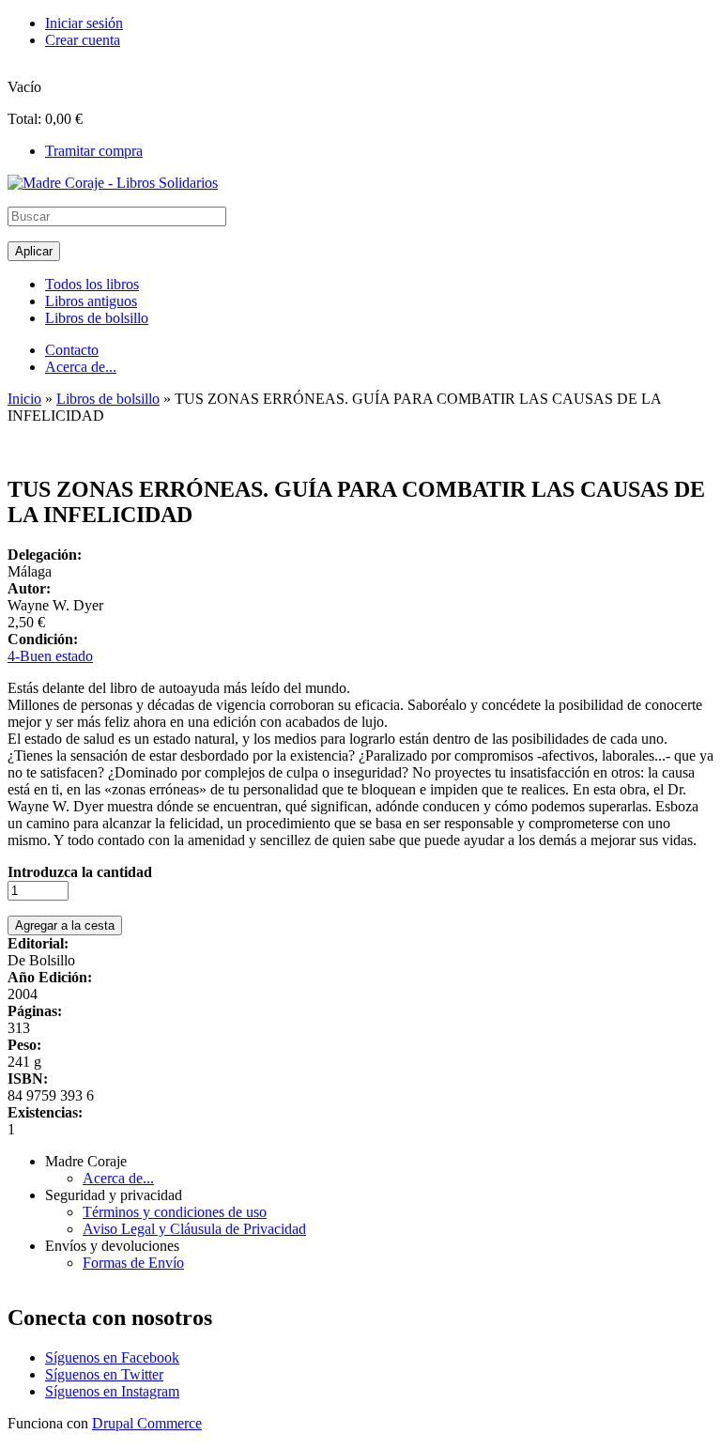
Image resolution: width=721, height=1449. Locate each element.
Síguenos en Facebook (112, 1357)
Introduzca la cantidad (80, 872)
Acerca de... (80, 367)
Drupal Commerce (147, 1423)
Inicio (24, 399)
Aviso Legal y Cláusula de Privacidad (194, 1229)
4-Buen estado (50, 656)
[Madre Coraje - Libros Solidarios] (113, 183)
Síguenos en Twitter (104, 1374)
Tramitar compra (94, 151)
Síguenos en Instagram (112, 1391)
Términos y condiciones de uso (175, 1212)
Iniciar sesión (84, 23)
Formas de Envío (133, 1263)
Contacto (72, 350)
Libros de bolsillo (96, 318)
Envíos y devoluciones (112, 1246)
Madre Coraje (86, 1161)
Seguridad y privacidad (113, 1195)
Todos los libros (92, 284)
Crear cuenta (82, 40)
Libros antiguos (91, 301)
